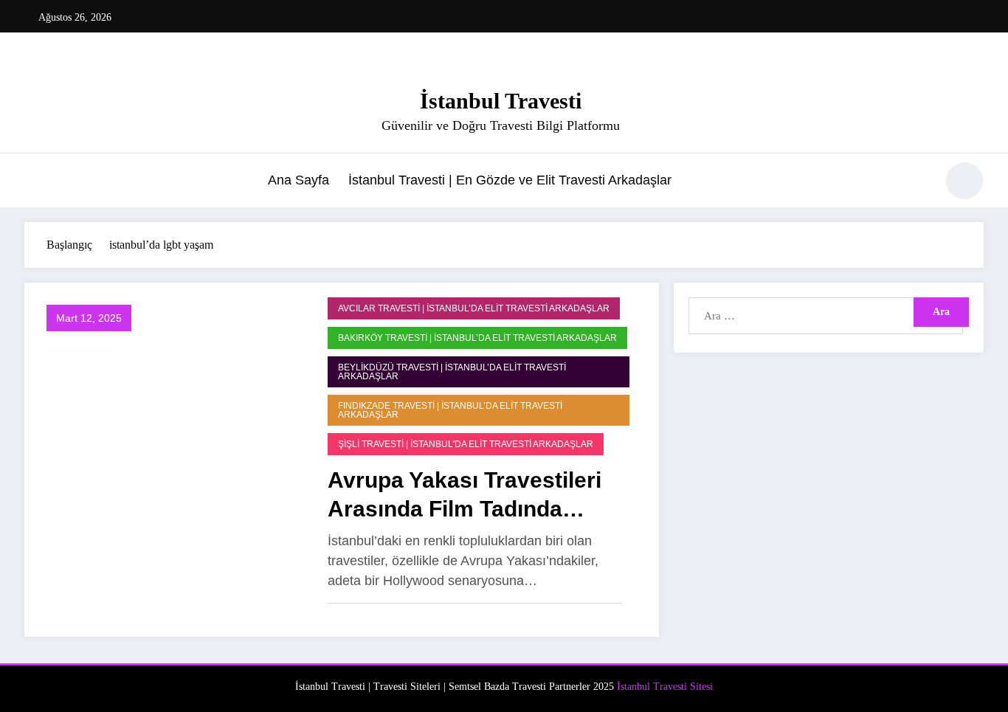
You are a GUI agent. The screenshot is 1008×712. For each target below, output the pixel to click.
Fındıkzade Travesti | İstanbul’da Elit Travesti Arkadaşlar (450, 410)
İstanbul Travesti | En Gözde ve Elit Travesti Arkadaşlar (510, 180)
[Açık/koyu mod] (964, 180)
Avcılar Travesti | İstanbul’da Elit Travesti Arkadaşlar (474, 308)
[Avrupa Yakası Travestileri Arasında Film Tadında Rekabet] (172, 458)
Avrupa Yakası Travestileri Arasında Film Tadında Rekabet (464, 495)
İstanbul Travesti (500, 101)
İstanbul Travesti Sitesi (665, 686)
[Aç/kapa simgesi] (35, 182)
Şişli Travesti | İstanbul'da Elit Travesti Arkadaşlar (465, 444)
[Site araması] (916, 183)
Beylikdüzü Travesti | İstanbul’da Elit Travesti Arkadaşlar (452, 371)
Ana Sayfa (298, 180)
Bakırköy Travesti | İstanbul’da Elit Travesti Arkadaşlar (477, 338)
